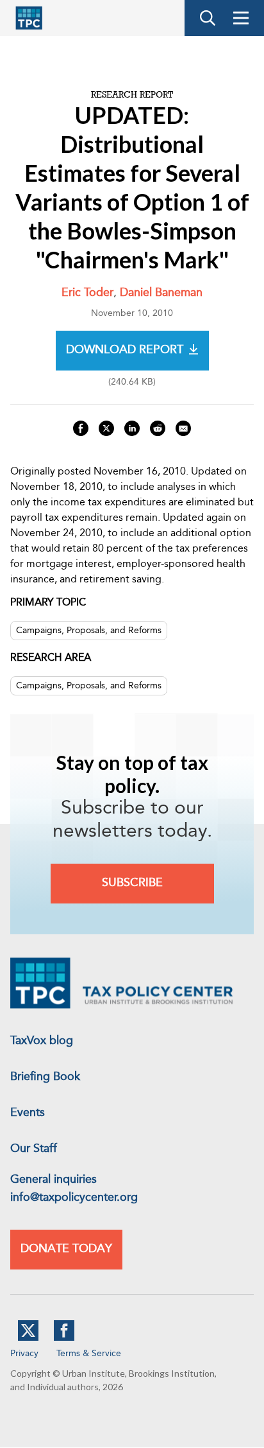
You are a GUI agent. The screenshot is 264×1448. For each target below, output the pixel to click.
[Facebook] (64, 1338)
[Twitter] (28, 1338)
